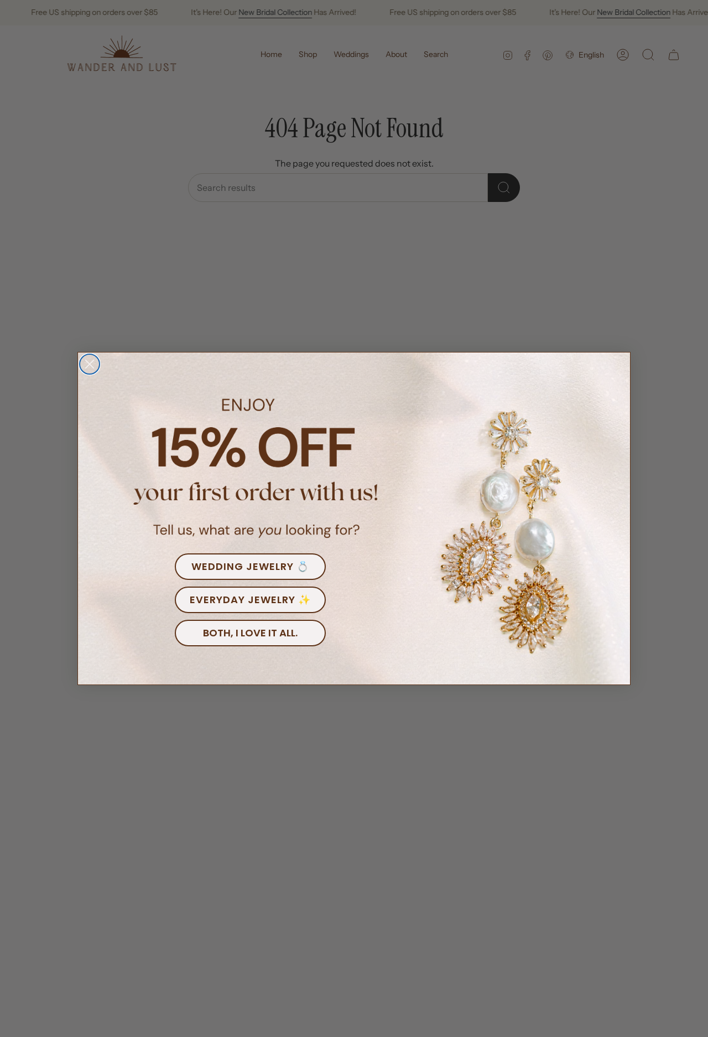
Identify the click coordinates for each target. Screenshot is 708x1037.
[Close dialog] (90, 364)
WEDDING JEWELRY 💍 (250, 566)
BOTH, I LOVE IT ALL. (250, 633)
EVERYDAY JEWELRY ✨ (250, 599)
